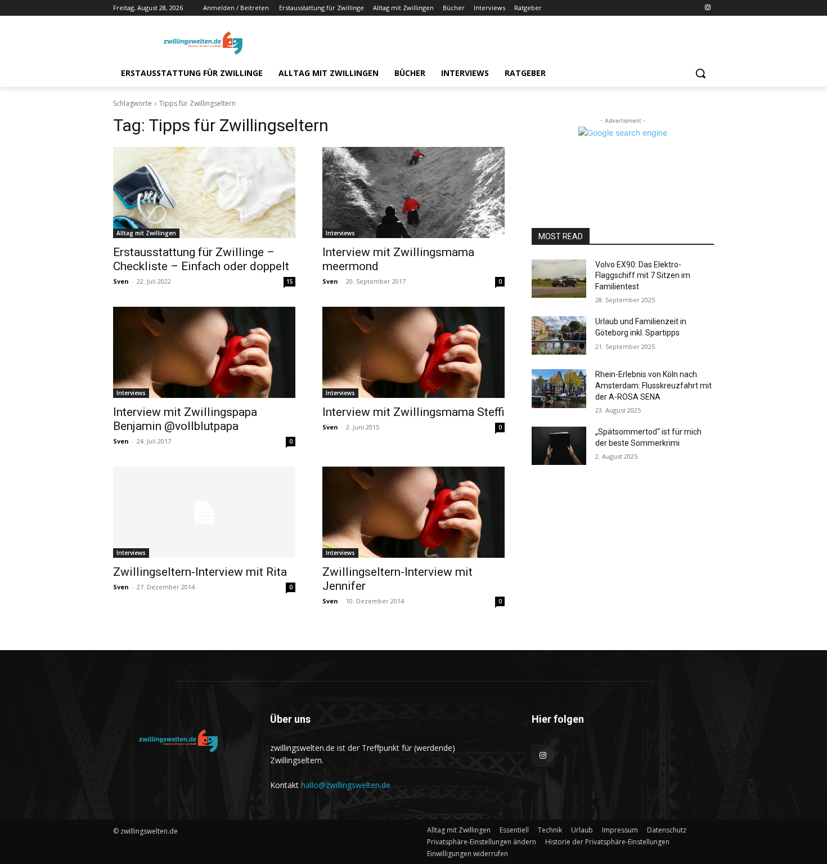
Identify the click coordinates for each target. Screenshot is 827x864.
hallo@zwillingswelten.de (345, 785)
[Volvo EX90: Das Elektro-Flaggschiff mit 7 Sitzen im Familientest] (559, 278)
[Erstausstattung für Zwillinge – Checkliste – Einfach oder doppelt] (204, 192)
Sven (121, 281)
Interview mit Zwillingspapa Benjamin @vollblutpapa (185, 419)
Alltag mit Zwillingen (146, 233)
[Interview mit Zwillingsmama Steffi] (413, 352)
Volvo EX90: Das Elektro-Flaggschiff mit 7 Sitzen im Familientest (642, 275)
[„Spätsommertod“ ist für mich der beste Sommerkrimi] (559, 446)
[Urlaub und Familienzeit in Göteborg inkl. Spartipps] (559, 335)
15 (289, 281)
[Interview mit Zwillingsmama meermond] (413, 192)
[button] (700, 73)
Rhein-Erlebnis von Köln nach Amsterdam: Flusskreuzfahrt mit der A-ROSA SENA (653, 385)
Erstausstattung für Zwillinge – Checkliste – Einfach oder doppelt (201, 259)
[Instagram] (707, 8)
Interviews (340, 233)
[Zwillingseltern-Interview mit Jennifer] (413, 512)
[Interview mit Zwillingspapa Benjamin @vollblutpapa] (204, 352)
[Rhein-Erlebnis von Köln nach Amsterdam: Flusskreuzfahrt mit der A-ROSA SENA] (559, 388)
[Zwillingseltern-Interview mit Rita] (204, 512)
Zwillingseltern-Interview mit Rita (200, 572)
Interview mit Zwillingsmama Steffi (413, 412)
